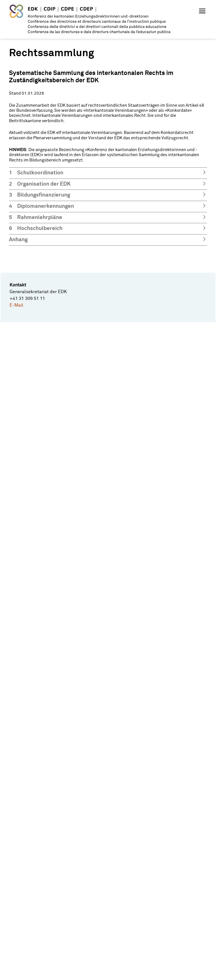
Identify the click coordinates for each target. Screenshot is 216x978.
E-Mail (16, 305)
